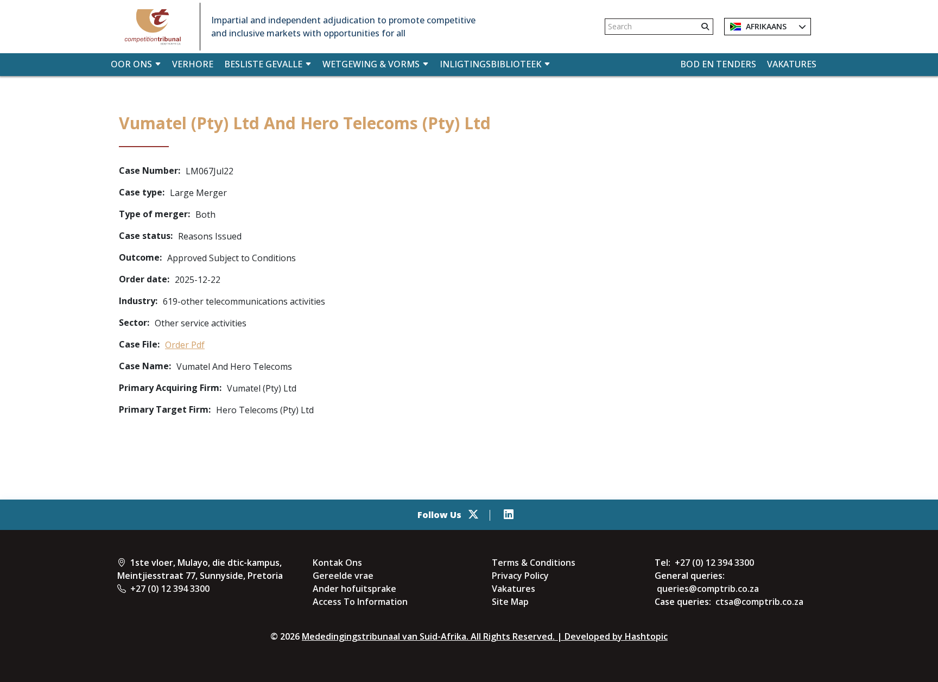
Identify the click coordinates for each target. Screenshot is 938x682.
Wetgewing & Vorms (371, 64)
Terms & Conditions (533, 563)
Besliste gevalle (263, 64)
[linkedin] (508, 515)
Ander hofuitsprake (354, 589)
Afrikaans (765, 26)
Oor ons (131, 64)
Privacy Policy (520, 576)
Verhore (192, 64)
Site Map (510, 602)
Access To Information (360, 602)
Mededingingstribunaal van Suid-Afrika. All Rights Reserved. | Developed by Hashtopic (485, 636)
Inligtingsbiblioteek (490, 64)
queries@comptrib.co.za (708, 589)
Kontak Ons (337, 563)
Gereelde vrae (343, 576)
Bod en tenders (718, 64)
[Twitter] (473, 515)
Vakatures (791, 64)
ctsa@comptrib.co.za (759, 602)
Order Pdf (185, 345)
